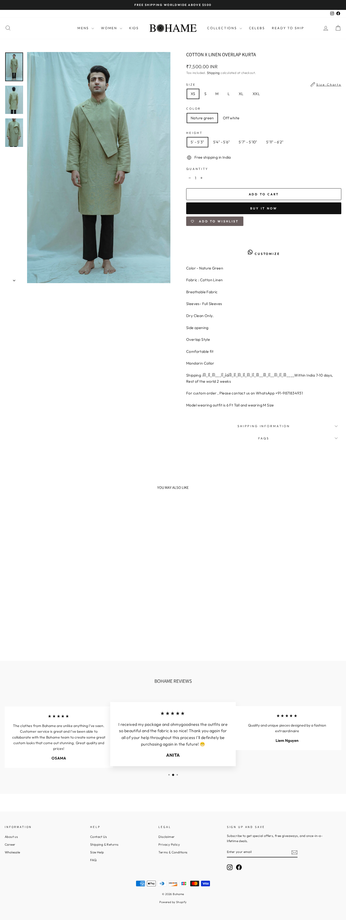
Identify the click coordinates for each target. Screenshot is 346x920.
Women (110, 28)
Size (263, 84)
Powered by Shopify (172, 902)
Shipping (213, 73)
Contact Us (98, 837)
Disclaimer (166, 837)
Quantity (197, 169)
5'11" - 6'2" (275, 142)
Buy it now (263, 208)
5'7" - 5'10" (248, 142)
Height (194, 133)
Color (193, 108)
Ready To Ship (288, 28)
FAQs (263, 438)
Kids (134, 28)
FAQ (93, 860)
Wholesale (12, 852)
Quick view (45, 616)
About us (11, 837)
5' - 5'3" (197, 142)
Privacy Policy (169, 844)
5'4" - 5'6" (221, 142)
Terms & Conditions (172, 852)
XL (241, 93)
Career (10, 844)
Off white (231, 118)
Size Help (97, 852)
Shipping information (263, 426)
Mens (83, 28)
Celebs (257, 28)
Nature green (202, 118)
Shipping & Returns (104, 844)
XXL (256, 93)
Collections (222, 28)
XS (193, 93)
